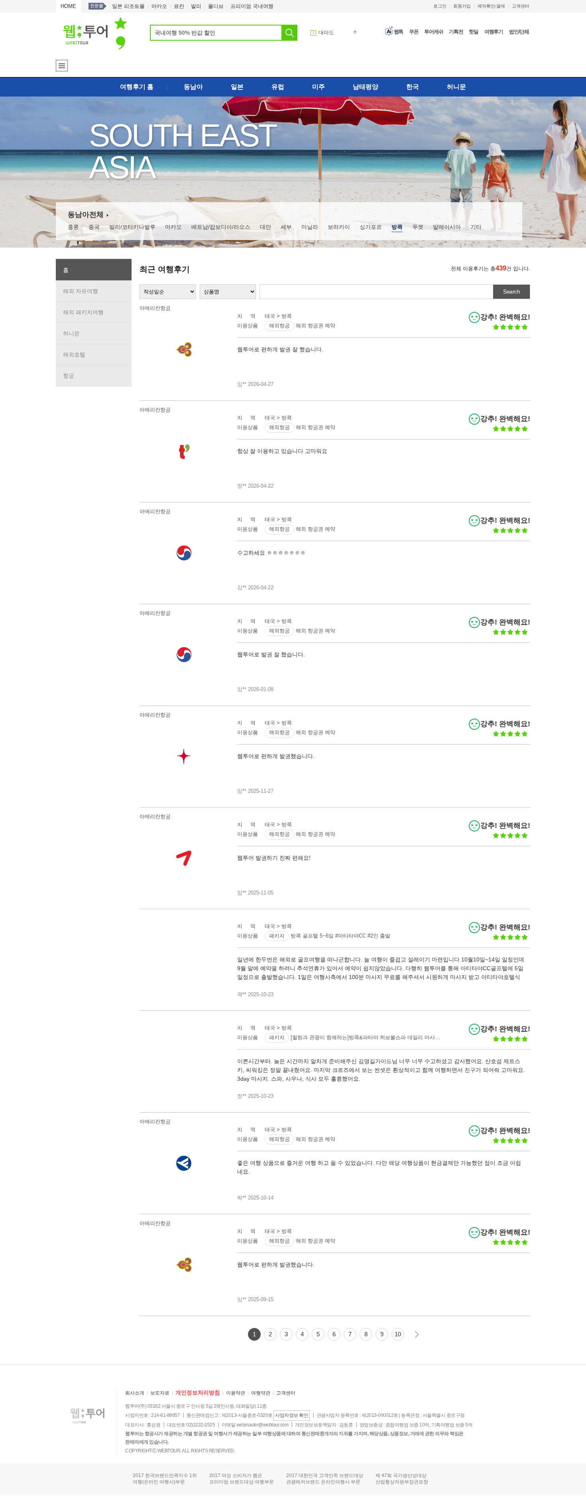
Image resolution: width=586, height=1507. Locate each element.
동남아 (193, 86)
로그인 (439, 6)
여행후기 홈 (136, 86)
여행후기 (493, 32)
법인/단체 (519, 32)
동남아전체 (86, 215)
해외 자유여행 (80, 291)
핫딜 (473, 32)
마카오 (159, 6)
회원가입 (462, 6)
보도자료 (159, 1393)
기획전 (456, 32)
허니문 (456, 86)
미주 (318, 86)
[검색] (289, 33)
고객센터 (520, 6)
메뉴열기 (62, 65)
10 (398, 1334)
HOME (68, 6)
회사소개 (134, 1393)
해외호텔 (74, 354)
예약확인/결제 (491, 6)
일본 (237, 86)
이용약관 (235, 1393)
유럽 (277, 86)
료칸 (179, 6)
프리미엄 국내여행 (251, 6)
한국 (412, 86)
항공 (68, 375)
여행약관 (260, 1393)
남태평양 (365, 86)
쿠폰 (414, 32)
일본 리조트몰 (128, 6)
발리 (196, 6)
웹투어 (95, 33)
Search (511, 291)
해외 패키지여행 (83, 312)
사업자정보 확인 (291, 1415)
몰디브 (216, 6)
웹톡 (398, 32)
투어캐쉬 (433, 32)
